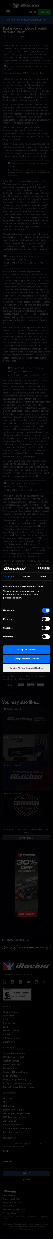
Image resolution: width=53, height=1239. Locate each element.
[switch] (46, 619)
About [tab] (43, 576)
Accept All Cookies (26, 649)
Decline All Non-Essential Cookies (26, 668)
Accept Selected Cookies (26, 658)
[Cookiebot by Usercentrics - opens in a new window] (38, 569)
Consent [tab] (9, 576)
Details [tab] (26, 576)
